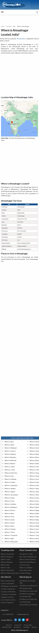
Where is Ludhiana (10, 504)
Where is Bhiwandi (10, 460)
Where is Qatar (5, 559)
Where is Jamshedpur (11, 495)
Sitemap (34, 627)
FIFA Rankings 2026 (26, 588)
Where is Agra (9, 441)
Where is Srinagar (10, 529)
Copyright (26, 627)
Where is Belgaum (10, 454)
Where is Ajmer (9, 445)
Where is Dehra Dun (11, 473)
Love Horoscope (25, 565)
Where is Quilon (10, 520)
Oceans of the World (7, 583)
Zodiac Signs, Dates (26, 570)
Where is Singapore (7, 557)
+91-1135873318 (7, 614)
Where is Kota (34, 501)
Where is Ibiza (5, 565)
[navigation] (2, 12)
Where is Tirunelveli (11, 535)
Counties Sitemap (25, 573)
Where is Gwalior (10, 482)
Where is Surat (34, 529)
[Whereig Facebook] (15, 619)
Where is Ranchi (10, 523)
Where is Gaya (9, 476)
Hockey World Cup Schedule (28, 604)
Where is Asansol (10, 451)
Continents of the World (8, 594)
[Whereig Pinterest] (27, 619)
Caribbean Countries (7, 597)
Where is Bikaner (10, 463)
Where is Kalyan (10, 498)
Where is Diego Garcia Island (10, 573)
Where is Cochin (10, 470)
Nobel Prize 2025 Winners (28, 562)
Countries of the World (8, 591)
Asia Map (8, 26)
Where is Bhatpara (10, 457)
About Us (9, 625)
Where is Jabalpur (10, 488)
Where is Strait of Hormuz (28, 559)
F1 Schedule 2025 (25, 602)
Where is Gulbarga (10, 479)
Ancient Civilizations (7, 602)
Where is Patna (9, 516)
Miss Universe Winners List (28, 557)
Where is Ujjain (9, 538)
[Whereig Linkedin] (19, 619)
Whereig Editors (21, 38)
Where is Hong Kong (7, 554)
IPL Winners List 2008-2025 (28, 599)
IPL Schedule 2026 (25, 596)
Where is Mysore (10, 510)
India (14, 26)
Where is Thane (10, 532)
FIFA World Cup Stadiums (27, 594)
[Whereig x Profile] (23, 619)
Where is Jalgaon (10, 491)
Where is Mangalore (11, 507)
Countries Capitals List (8, 589)
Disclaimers (17, 627)
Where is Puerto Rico (7, 570)
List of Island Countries (8, 600)
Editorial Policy (6, 627)
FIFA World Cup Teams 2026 (28, 591)
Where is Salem (9, 526)
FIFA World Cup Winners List (29, 585)
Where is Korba (9, 501)
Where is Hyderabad (11, 485)
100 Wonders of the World (9, 586)
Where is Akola (34, 445)
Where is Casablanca (26, 567)
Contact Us (17, 625)
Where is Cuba (5, 567)
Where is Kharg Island (8, 581)
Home (2, 26)
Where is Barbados (7, 562)
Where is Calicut (10, 466)
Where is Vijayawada (11, 541)
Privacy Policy (28, 625)
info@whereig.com (23, 614)
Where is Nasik (9, 513)
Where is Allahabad (11, 448)
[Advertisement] (19, 75)
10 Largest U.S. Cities (26, 554)
